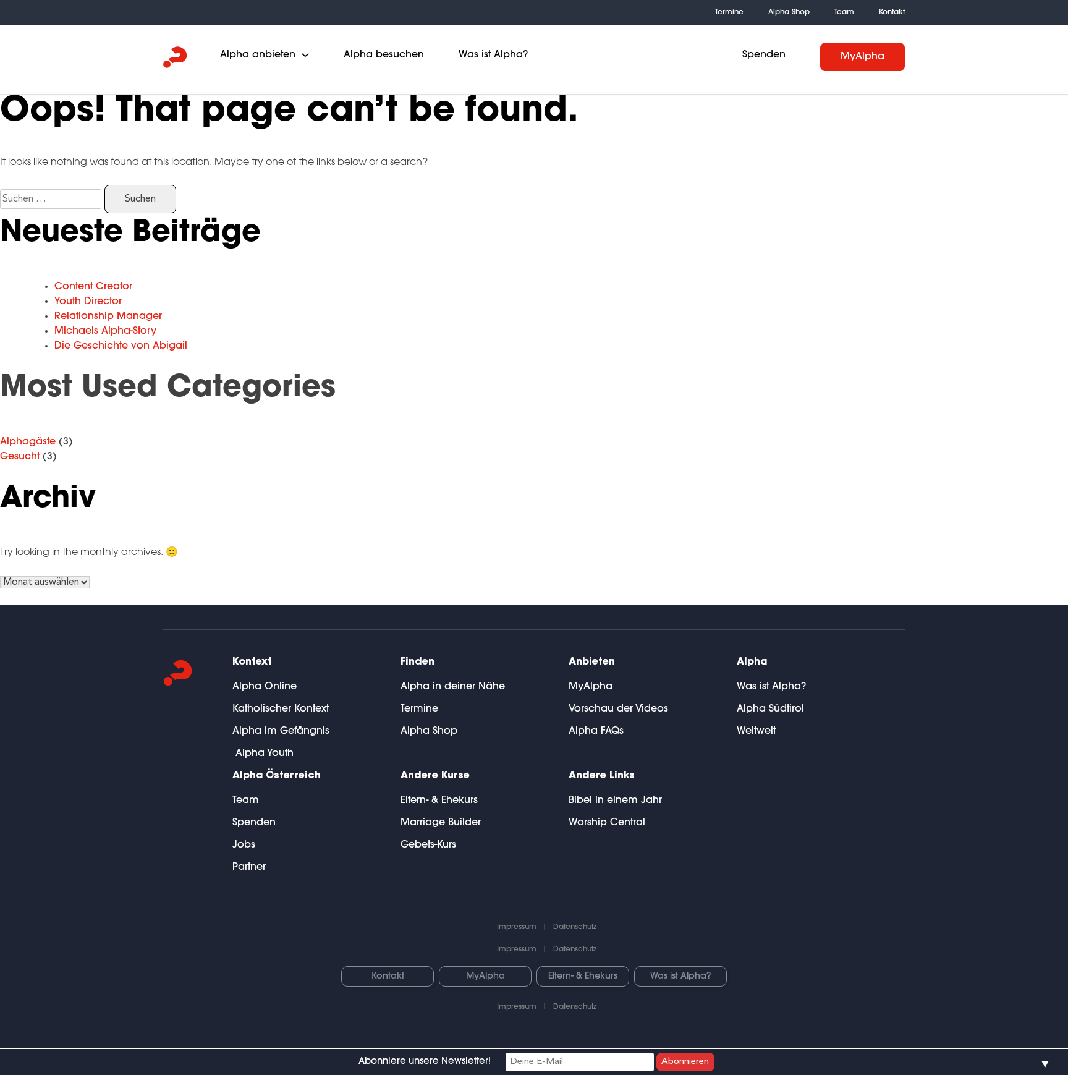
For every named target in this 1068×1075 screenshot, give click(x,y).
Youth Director (88, 302)
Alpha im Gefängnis (280, 731)
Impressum (516, 927)
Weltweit (756, 731)
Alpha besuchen (384, 55)
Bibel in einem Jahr (615, 800)
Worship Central (607, 823)
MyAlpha (862, 57)
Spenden (764, 55)
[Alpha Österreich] (175, 59)
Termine (729, 12)
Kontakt (892, 12)
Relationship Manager (108, 316)
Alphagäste (28, 442)
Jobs (243, 845)
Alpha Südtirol (770, 709)
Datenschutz (574, 927)
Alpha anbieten (257, 55)
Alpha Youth (263, 753)
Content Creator (93, 287)
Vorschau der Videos (618, 709)
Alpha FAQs (596, 731)
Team (844, 12)
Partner (249, 867)
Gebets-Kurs (428, 845)
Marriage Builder (440, 823)
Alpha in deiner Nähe (452, 687)
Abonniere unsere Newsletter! (424, 1061)
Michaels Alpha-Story (105, 331)
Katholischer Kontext (280, 709)
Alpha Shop (789, 12)
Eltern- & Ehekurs (439, 800)
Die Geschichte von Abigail (120, 346)
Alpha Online (264, 687)
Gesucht (20, 457)
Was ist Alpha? (493, 55)
